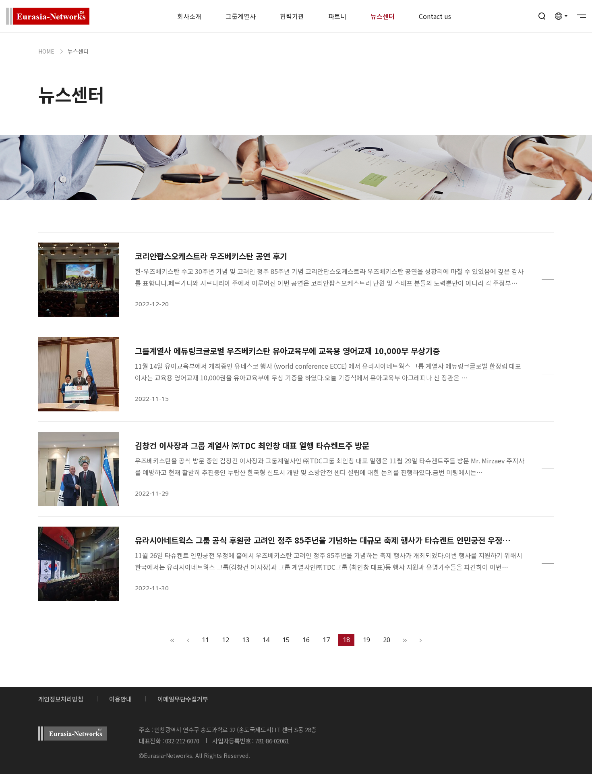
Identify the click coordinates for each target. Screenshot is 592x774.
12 (225, 639)
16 (306, 639)
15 (286, 639)
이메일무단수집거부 (182, 699)
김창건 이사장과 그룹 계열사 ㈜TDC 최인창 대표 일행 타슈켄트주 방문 (252, 445)
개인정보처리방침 (60, 699)
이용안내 (120, 699)
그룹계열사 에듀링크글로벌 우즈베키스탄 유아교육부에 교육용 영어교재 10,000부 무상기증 (287, 351)
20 (386, 639)
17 (326, 639)
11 (205, 639)
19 (366, 639)
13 (245, 639)
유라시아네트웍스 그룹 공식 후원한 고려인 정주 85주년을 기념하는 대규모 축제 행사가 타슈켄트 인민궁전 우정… (323, 540)
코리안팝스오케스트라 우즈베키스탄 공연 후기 (211, 256)
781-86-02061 (272, 741)
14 (265, 639)
